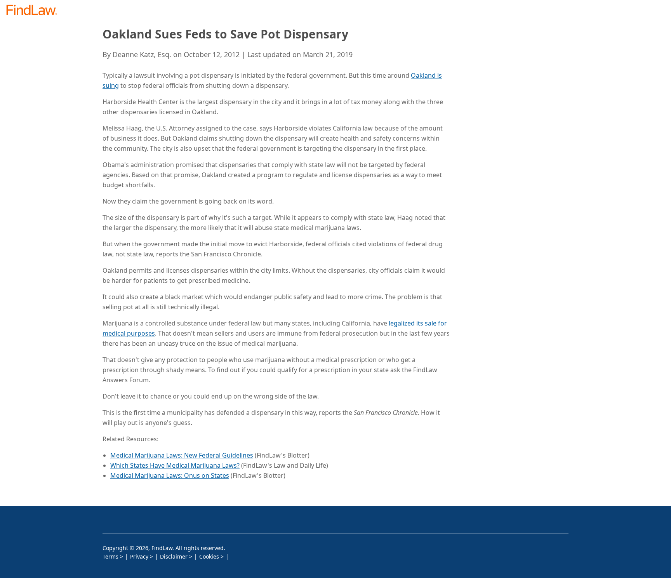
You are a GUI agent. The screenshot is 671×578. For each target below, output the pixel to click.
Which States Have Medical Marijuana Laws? (175, 465)
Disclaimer (174, 556)
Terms (110, 556)
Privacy (139, 556)
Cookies (209, 556)
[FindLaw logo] (34, 11)
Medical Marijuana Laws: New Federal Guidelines (181, 455)
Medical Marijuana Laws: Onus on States (169, 475)
